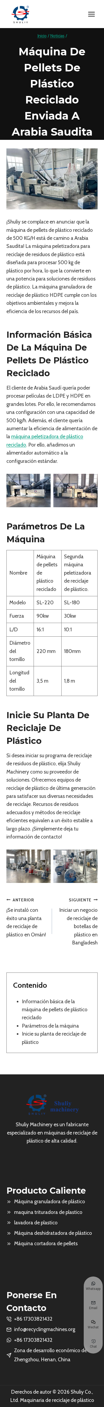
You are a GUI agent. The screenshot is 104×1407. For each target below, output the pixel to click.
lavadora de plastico (36, 1223)
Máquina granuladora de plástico (49, 1201)
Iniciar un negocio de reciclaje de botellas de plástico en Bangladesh (78, 921)
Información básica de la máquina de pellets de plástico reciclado (54, 1009)
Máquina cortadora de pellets (46, 1243)
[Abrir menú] (91, 14)
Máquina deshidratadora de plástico (53, 1233)
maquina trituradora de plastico (48, 1212)
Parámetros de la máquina (50, 1026)
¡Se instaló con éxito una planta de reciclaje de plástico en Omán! (26, 917)
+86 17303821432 (33, 1340)
